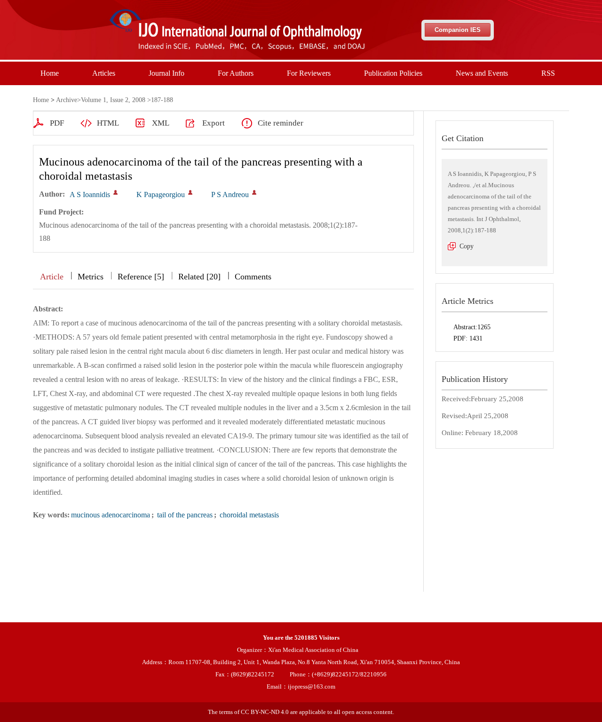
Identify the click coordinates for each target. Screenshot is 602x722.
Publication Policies (393, 73)
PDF (57, 123)
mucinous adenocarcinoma (110, 515)
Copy (466, 246)
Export (213, 123)
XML (160, 123)
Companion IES (458, 29)
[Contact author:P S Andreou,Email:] (254, 192)
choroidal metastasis (248, 515)
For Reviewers (309, 73)
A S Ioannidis (90, 194)
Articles (103, 73)
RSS (548, 73)
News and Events (482, 73)
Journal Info (166, 73)
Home (49, 73)
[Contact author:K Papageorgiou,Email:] (190, 192)
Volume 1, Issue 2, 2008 (113, 99)
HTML (108, 123)
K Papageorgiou (160, 194)
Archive (66, 99)
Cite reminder (280, 123)
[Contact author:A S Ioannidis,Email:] (115, 192)
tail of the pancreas (184, 515)
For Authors (235, 73)
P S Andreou (230, 194)
